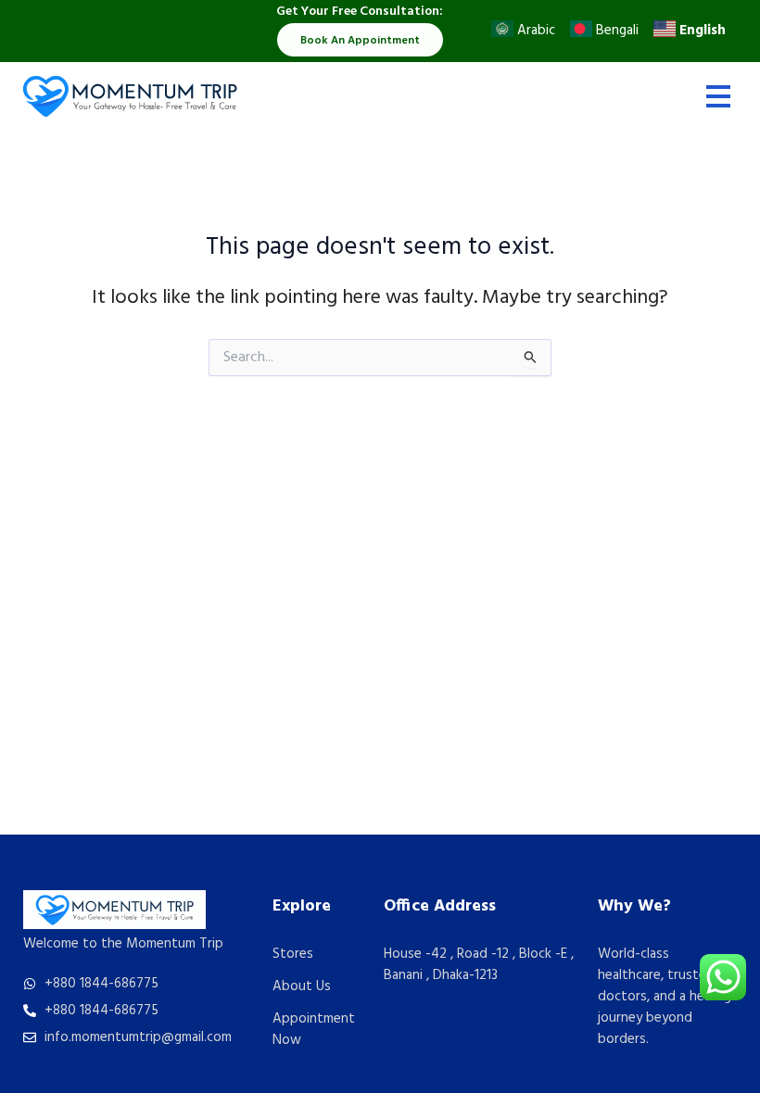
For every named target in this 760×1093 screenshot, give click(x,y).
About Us (301, 986)
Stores (292, 954)
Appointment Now (313, 1029)
